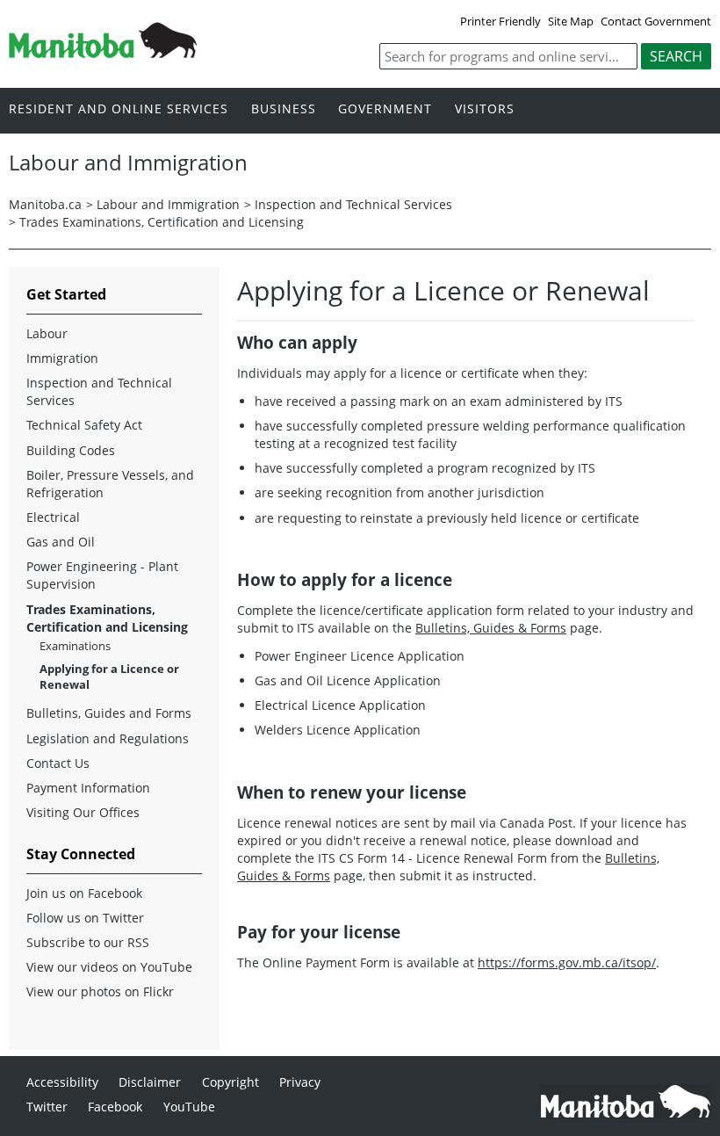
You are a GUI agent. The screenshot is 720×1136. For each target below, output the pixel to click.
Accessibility (62, 1082)
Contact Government (656, 21)
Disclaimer (150, 1082)
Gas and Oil (60, 541)
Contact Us (58, 763)
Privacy (299, 1082)
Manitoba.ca (45, 204)
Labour (47, 333)
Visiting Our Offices (83, 812)
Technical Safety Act (84, 424)
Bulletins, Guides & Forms (490, 627)
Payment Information (88, 787)
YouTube (189, 1106)
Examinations (75, 646)
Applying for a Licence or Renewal (109, 676)
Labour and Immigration (168, 204)
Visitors (485, 109)
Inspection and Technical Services (353, 204)
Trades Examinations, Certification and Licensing (161, 221)
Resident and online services (118, 109)
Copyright (230, 1082)
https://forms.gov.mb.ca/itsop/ (567, 962)
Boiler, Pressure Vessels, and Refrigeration (110, 484)
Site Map (571, 21)
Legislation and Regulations (107, 738)
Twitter (47, 1106)
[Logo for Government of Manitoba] (103, 52)
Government (385, 109)
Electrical (53, 517)
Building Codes (70, 450)
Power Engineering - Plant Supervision (102, 575)
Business (283, 109)
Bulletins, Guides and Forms (108, 713)
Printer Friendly (500, 21)
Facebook (115, 1106)
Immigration (62, 358)
